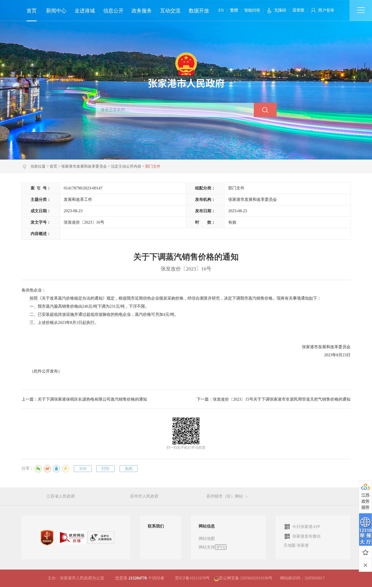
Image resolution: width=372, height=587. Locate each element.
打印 (105, 469)
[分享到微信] (38, 468)
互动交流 (170, 10)
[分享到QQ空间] (65, 468)
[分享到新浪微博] (47, 468)
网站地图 (207, 538)
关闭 (128, 469)
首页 (32, 10)
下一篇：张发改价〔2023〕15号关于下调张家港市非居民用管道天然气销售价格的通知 (273, 399)
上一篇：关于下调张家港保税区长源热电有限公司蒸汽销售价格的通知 (84, 399)
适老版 (298, 10)
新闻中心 (56, 10)
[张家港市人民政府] (186, 70)
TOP (82, 469)
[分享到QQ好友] (56, 468)
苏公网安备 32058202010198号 (246, 578)
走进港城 (85, 10)
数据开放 (199, 10)
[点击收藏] (365, 552)
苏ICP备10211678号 (192, 578)
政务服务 (142, 10)
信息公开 (113, 10)
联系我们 (156, 526)
